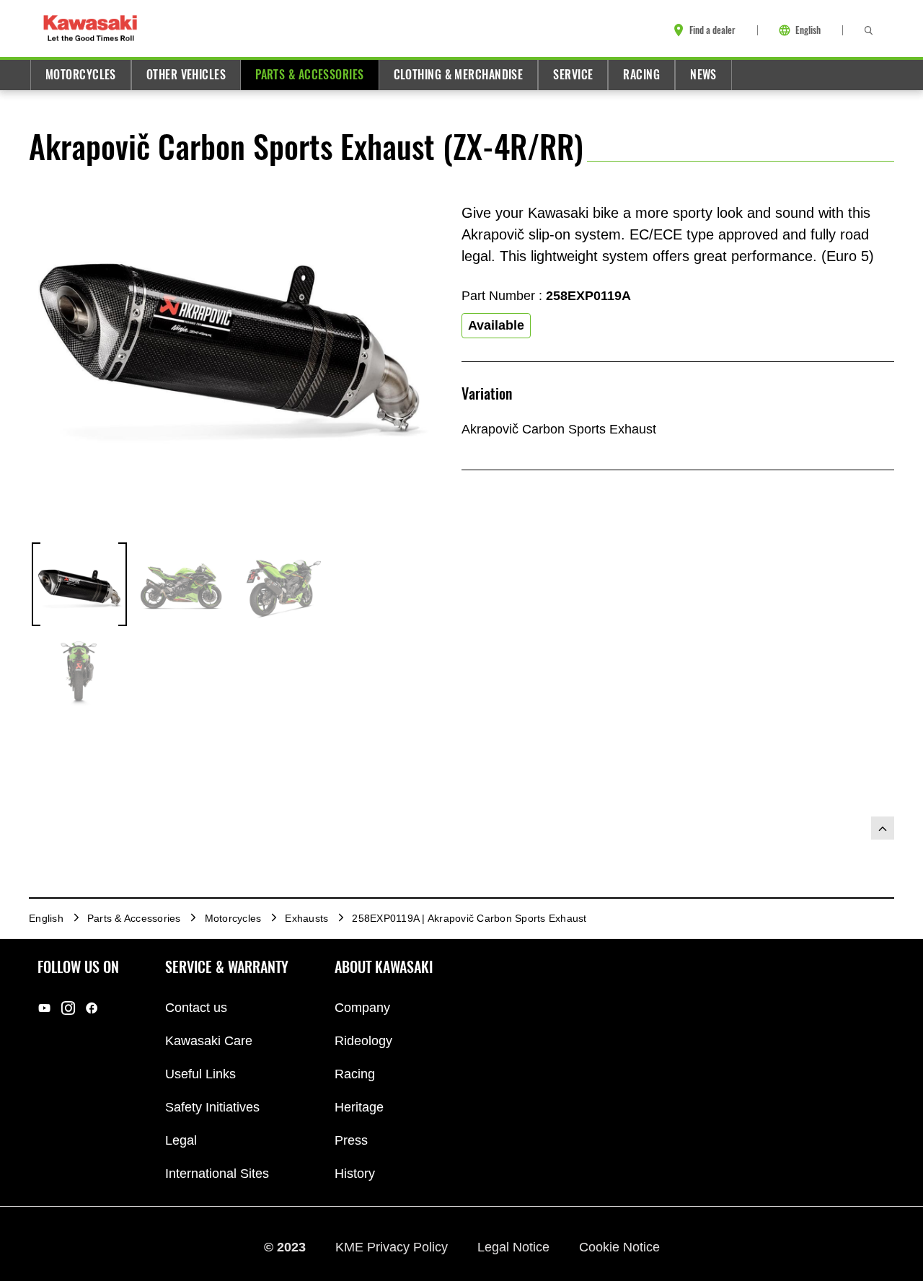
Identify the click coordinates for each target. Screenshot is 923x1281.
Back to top (882, 828)
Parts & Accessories (309, 74)
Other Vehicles (186, 74)
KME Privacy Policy (393, 1247)
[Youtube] (44, 1008)
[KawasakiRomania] (68, 1008)
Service (573, 74)
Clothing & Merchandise (459, 74)
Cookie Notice (619, 1247)
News (703, 74)
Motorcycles (80, 74)
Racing (641, 74)
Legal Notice (515, 1247)
